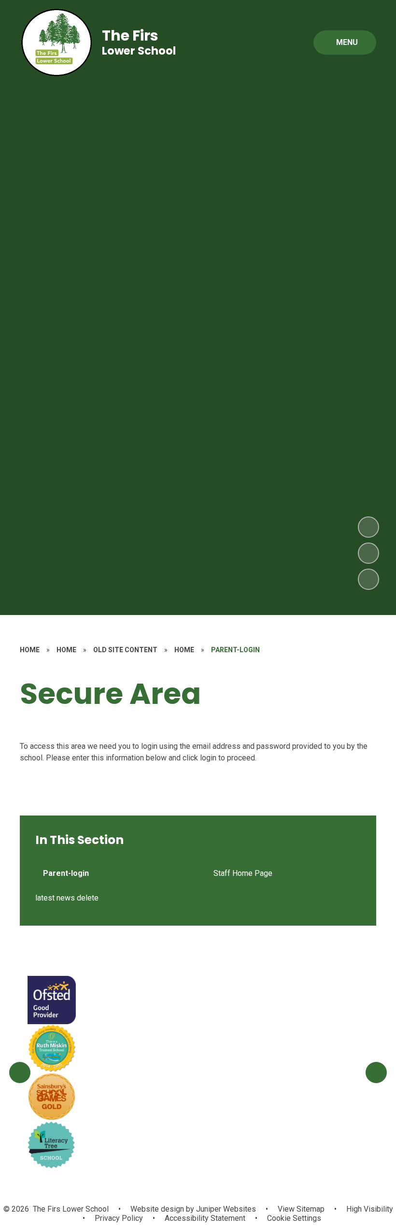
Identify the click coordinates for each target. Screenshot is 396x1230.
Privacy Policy (119, 1218)
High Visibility (369, 1209)
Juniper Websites (225, 1209)
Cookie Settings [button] (294, 1218)
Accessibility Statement (205, 1218)
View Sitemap (301, 1209)
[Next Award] (376, 1072)
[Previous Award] (19, 1072)
